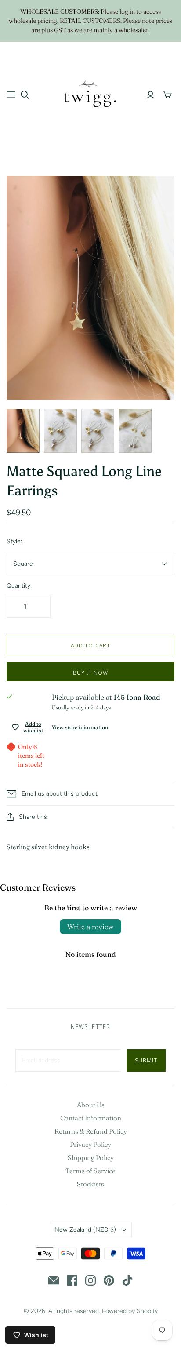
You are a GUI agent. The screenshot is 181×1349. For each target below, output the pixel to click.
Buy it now (90, 672)
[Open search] (25, 95)
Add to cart (90, 645)
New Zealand (85, 1229)
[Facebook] (72, 1280)
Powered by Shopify (130, 1311)
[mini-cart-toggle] (167, 95)
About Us (91, 1105)
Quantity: (19, 585)
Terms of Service (90, 1171)
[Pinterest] (109, 1280)
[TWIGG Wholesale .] (11, 95)
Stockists (90, 1184)
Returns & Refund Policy (90, 1131)
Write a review (90, 926)
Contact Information (90, 1118)
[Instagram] (90, 1280)
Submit (146, 1060)
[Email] (53, 1280)
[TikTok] (127, 1280)
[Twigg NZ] (90, 93)
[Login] (150, 95)
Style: (14, 541)
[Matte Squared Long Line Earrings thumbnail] (23, 431)
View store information (80, 727)
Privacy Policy (90, 1144)
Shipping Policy (91, 1157)
